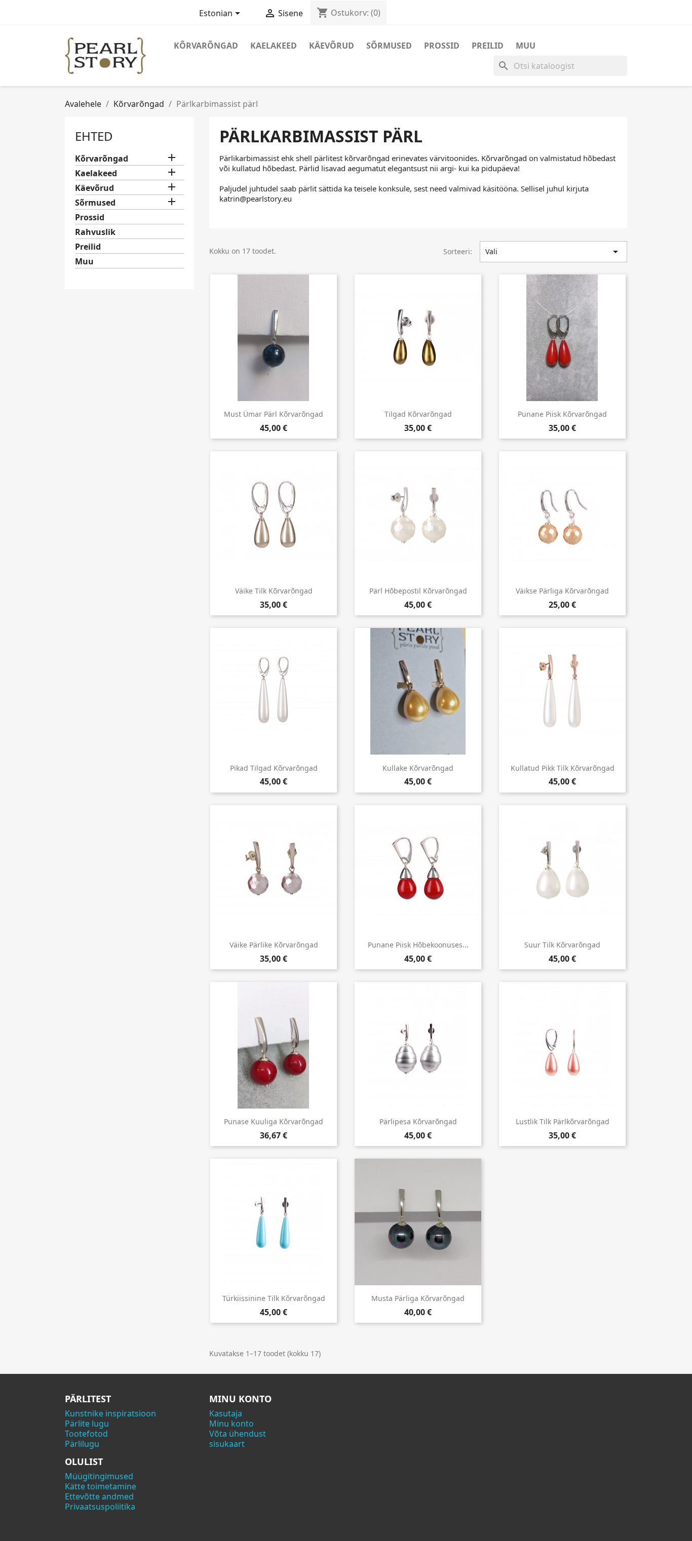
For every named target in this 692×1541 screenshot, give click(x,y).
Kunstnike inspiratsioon (110, 1413)
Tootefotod (86, 1433)
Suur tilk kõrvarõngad (562, 945)
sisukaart (227, 1443)
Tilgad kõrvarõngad (418, 414)
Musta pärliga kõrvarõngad (418, 1298)
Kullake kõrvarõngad (417, 768)
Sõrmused (389, 45)
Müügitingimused (99, 1476)
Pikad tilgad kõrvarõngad (274, 768)
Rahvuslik (95, 232)
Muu (525, 45)
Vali (553, 252)
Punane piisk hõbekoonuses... (418, 945)
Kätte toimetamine (100, 1486)
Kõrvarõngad (206, 45)
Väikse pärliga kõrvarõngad (562, 591)
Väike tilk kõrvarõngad (274, 591)
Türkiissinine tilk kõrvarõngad (273, 1298)
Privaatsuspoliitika (100, 1506)
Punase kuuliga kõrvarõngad (273, 1121)
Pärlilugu (82, 1443)
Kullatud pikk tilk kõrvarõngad (562, 768)
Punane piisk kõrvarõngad (562, 414)
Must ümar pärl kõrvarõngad (273, 414)
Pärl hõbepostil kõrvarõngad (418, 591)
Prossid (441, 45)
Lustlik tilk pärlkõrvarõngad (562, 1121)
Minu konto (231, 1423)
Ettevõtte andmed (99, 1496)
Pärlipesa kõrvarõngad (418, 1121)
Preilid (488, 45)
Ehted (94, 136)
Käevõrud (331, 45)
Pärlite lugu (87, 1423)
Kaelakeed (273, 45)
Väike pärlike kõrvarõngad (273, 945)
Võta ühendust (237, 1433)
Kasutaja (225, 1413)
